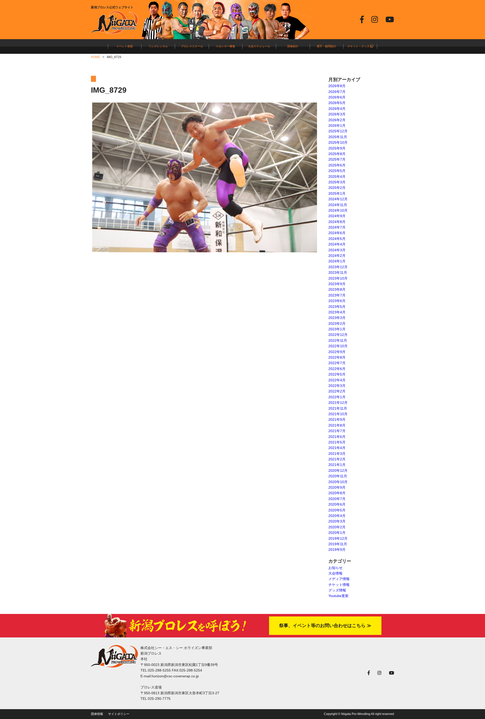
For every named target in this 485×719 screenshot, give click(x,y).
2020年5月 (337, 510)
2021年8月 (337, 425)
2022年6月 (337, 369)
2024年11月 (337, 205)
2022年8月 (337, 357)
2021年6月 (337, 437)
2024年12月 (338, 199)
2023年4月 (337, 312)
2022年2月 (337, 391)
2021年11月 (337, 408)
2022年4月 (337, 380)
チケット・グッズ (358, 46)
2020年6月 (337, 504)
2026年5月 (337, 103)
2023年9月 (337, 284)
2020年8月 (337, 493)
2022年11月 (337, 340)
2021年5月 (337, 442)
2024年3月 (337, 250)
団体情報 (97, 714)
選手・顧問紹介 (326, 46)
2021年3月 (337, 454)
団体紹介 (292, 46)
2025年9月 (337, 148)
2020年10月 (338, 482)
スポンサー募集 (225, 46)
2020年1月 (337, 533)
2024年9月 (337, 216)
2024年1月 (337, 261)
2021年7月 (337, 431)
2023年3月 (337, 318)
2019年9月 (337, 550)
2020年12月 (338, 470)
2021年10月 (338, 414)
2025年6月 (337, 165)
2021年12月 (338, 403)
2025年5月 (337, 171)
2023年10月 (338, 278)
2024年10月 (338, 210)
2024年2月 (337, 256)
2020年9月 (337, 487)
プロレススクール (192, 46)
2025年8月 (337, 154)
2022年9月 (337, 352)
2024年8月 (337, 222)
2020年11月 (337, 476)
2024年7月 (337, 227)
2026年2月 (337, 120)
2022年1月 (337, 397)
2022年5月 (337, 374)
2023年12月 (338, 267)
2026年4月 (337, 109)
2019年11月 (337, 544)
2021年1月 (337, 465)
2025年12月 (338, 131)
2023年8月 (337, 289)
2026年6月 (337, 97)
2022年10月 (338, 346)
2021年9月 (337, 419)
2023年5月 (337, 307)
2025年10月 (338, 142)
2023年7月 (337, 295)
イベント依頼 (124, 46)
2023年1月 (337, 329)
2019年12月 (338, 538)
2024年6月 (337, 233)
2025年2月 (337, 188)
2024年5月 (337, 239)
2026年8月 (337, 86)
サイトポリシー (118, 714)
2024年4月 (337, 244)
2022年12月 (338, 335)
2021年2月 (337, 459)
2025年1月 (337, 193)
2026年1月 (337, 125)
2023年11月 (337, 272)
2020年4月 (337, 516)
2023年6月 (337, 301)
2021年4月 (337, 448)
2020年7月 (337, 499)
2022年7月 (337, 363)
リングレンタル (158, 46)
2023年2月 (337, 323)
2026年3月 (337, 114)
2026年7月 (337, 92)
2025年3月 (337, 182)
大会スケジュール (259, 46)
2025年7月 (337, 159)
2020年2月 (337, 527)
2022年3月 (337, 386)
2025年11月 (337, 137)
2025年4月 (337, 177)
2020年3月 (337, 521)
